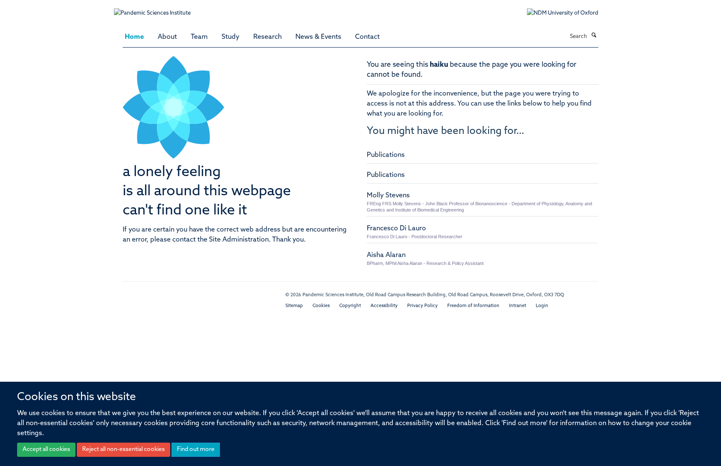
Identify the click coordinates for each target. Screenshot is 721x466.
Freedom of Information (473, 306)
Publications (386, 155)
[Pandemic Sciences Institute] (157, 9)
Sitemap (294, 306)
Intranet (517, 306)
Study (230, 37)
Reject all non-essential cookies (123, 449)
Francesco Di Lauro (396, 228)
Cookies (321, 306)
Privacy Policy (422, 306)
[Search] (593, 35)
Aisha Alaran (386, 255)
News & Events (318, 37)
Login (542, 306)
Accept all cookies (46, 449)
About (167, 37)
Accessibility (384, 306)
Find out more (195, 449)
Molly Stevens (388, 195)
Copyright (350, 306)
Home (134, 37)
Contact (367, 37)
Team (199, 37)
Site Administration (239, 240)
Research (267, 37)
